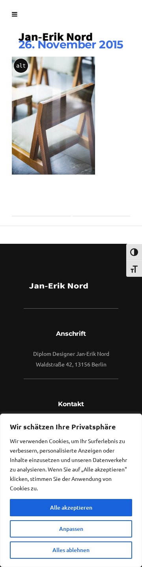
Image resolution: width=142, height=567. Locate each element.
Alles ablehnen (71, 550)
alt (21, 66)
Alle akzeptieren (71, 507)
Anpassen (71, 528)
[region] (71, 490)
